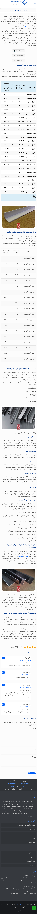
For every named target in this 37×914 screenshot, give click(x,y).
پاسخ (3, 658)
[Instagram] (18, 911)
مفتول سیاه (32, 842)
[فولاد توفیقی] (18, 3)
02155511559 (11, 786)
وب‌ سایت (33, 765)
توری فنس (32, 838)
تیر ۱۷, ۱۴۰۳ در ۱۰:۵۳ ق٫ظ (24, 675)
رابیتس (33, 857)
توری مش (32, 829)
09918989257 (26, 786)
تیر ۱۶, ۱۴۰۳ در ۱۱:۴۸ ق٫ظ (25, 660)
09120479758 (25, 783)
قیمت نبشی (28, 26)
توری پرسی (32, 834)
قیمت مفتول (31, 853)
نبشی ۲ (20, 556)
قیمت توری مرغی (30, 865)
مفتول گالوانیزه (31, 861)
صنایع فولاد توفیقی (19, 904)
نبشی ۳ (26, 556)
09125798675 (11, 783)
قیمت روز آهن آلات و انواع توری (26, 825)
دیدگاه (34, 728)
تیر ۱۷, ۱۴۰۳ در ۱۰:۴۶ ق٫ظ (24, 707)
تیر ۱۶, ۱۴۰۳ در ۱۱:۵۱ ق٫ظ (25, 687)
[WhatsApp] (21, 911)
